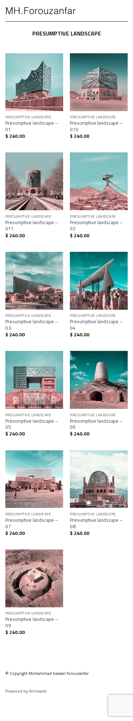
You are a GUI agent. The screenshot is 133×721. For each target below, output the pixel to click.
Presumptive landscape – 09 (31, 622)
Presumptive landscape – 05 (31, 424)
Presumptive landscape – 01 (31, 126)
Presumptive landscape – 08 (96, 523)
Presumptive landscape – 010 (96, 126)
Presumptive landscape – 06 (96, 424)
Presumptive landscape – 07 (31, 523)
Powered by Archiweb (26, 691)
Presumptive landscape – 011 (31, 225)
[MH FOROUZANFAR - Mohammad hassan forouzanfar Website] (40, 11)
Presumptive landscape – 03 (31, 325)
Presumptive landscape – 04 (96, 325)
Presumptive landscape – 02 (96, 225)
